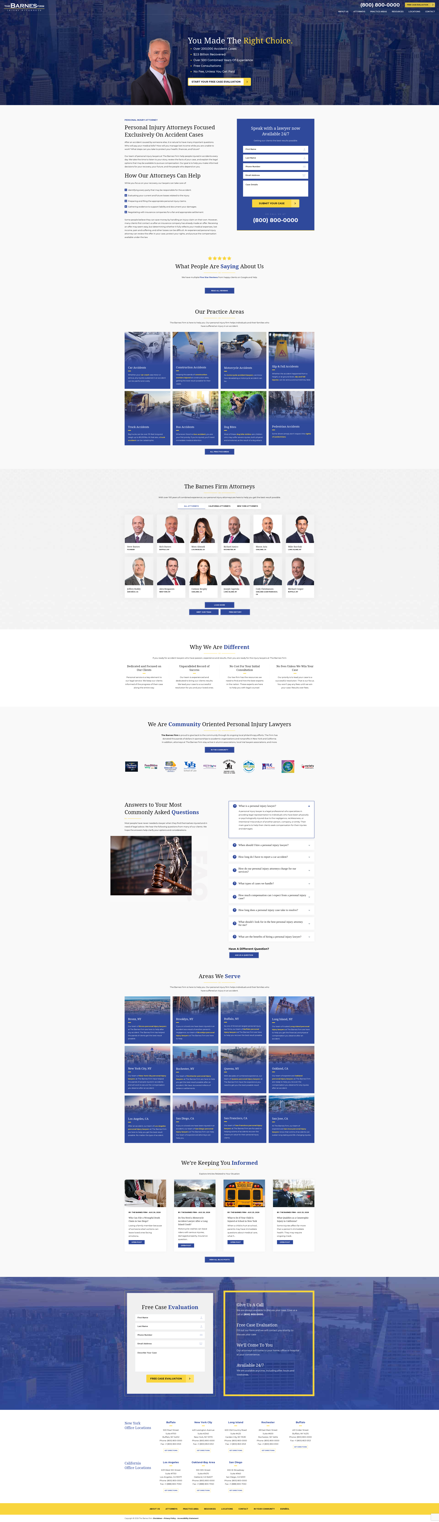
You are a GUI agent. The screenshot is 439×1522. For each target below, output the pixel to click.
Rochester (268, 1422)
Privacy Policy (170, 1518)
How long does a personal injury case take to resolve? (268, 909)
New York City (203, 1422)
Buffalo (171, 1422)
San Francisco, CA (235, 1118)
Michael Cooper (295, 589)
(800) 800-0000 (380, 5)
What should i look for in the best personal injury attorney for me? (270, 923)
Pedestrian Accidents (286, 426)
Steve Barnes (133, 546)
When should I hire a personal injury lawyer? (263, 844)
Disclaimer (157, 1518)
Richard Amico (231, 546)
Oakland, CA (280, 1068)
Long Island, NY (282, 1019)
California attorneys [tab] (219, 506)
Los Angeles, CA (138, 1119)
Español (284, 1509)
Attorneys (359, 12)
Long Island (235, 1422)
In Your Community (264, 1509)
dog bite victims (243, 434)
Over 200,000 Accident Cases (215, 48)
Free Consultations (207, 65)
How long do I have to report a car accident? (263, 856)
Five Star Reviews (209, 277)
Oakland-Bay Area (203, 1462)
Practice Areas (378, 12)
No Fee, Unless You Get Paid (214, 71)
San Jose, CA (280, 1118)
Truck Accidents (138, 427)
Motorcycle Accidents (238, 368)
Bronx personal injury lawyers (152, 1026)
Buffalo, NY (231, 1019)
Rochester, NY (185, 1069)
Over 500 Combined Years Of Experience (223, 60)
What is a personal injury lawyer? (257, 805)
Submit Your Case (272, 203)
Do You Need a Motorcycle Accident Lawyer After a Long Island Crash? (193, 1221)
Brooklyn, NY (184, 1019)
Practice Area (190, 1509)
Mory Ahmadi (198, 546)
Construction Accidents (191, 367)
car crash (145, 375)
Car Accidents (137, 367)
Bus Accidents (185, 427)
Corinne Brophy (199, 589)
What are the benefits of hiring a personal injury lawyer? (269, 936)
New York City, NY (139, 1068)
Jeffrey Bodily (134, 589)
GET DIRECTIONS (171, 1450)
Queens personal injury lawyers (245, 1079)
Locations (414, 12)
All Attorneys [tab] (191, 506)
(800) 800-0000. (254, 1314)
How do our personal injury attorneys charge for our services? (267, 870)
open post (136, 1242)
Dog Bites (230, 427)
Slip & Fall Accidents (285, 366)
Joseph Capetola (231, 589)
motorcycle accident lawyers (240, 375)
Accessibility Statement (187, 1518)
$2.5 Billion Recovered (209, 54)
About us (343, 12)
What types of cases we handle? (256, 883)
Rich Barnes (165, 546)
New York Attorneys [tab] (247, 506)
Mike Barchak (295, 546)
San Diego (235, 1462)
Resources (398, 12)
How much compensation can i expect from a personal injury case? (272, 897)
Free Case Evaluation (417, 5)
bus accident (200, 434)
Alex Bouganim (166, 589)
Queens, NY (231, 1068)
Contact (430, 12)
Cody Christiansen (265, 589)
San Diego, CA (185, 1118)
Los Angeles (171, 1462)
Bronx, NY (134, 1019)
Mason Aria (261, 546)
